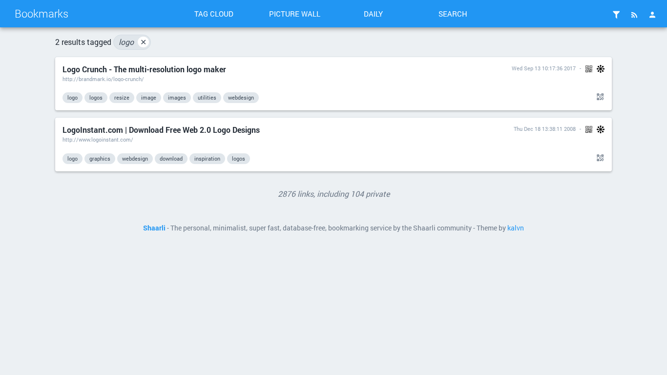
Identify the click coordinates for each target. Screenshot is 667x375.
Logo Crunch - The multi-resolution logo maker (144, 69)
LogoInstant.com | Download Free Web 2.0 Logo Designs (161, 129)
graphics (99, 158)
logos (96, 97)
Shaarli (154, 228)
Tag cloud (213, 14)
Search (452, 14)
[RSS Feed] (634, 14)
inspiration (207, 158)
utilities (207, 97)
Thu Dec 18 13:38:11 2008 (545, 128)
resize (121, 97)
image (148, 97)
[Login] (652, 14)
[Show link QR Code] (598, 97)
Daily (373, 14)
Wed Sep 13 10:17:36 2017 (544, 68)
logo (132, 42)
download (171, 158)
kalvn (515, 228)
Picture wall (294, 14)
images (177, 97)
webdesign (241, 97)
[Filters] (616, 14)
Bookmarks (41, 13)
